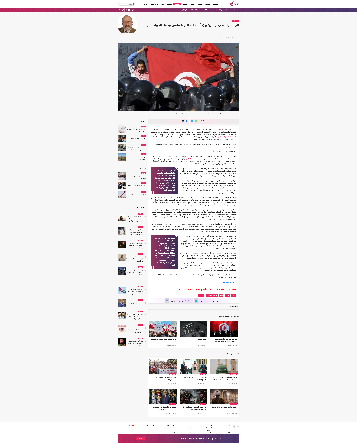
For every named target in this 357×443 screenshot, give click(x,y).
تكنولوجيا (191, 432)
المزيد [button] (146, 4)
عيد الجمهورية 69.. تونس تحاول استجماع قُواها (165, 378)
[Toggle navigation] (133, 4)
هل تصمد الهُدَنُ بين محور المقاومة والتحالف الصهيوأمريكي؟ (194, 408)
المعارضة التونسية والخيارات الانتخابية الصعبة (138, 196)
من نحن (152, 432)
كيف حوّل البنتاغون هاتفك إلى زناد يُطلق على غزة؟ (136, 130)
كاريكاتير (184, 10)
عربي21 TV (190, 427)
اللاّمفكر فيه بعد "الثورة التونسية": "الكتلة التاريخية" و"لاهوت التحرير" (225, 340)
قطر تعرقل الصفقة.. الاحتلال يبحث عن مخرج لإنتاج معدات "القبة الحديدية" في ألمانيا (135, 219)
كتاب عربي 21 (223, 10)
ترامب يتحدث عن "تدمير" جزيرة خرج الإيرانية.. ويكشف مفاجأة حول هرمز (135, 272)
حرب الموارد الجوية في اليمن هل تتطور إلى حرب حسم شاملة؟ (137, 149)
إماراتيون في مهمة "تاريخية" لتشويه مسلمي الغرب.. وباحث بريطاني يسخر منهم (134, 291)
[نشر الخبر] (183, 121)
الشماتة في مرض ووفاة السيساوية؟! (136, 304)
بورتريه (178, 10)
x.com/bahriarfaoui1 (229, 282)
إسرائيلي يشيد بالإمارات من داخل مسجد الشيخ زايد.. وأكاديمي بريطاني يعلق (135, 232)
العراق (173, 427)
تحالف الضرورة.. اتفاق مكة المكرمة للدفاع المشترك (195, 378)
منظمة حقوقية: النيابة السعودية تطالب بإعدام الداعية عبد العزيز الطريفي (135, 330)
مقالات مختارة (203, 10)
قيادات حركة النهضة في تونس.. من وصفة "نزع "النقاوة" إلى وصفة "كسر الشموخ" (163, 408)
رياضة (192, 4)
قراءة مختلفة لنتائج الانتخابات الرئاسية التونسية (163, 340)
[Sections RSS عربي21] (147, 426)
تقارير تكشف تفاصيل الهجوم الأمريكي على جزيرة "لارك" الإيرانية (135, 245)
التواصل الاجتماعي (224, 137)
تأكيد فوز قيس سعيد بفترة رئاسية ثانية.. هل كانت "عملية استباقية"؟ (136, 186)
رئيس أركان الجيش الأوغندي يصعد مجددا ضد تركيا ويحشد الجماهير (135, 343)
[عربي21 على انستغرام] (126, 10)
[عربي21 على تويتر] (133, 10)
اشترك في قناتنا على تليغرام (210, 301)
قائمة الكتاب (193, 10)
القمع (224, 159)
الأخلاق (188, 159)
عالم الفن (191, 430)
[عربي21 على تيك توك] (123, 10)
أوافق (140, 438)
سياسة (207, 4)
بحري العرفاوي (235, 37)
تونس (218, 129)
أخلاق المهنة (202, 339)
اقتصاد (200, 4)
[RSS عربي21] (119, 10)
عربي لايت (154, 4)
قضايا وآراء (213, 10)
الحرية (197, 168)
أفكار (162, 4)
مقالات (177, 4)
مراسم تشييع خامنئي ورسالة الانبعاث (224, 407)
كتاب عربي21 (209, 427)
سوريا (173, 432)
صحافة (169, 4)
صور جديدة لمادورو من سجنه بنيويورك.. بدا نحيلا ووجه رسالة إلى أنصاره (134, 259)
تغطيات (185, 4)
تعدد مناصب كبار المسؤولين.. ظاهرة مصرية (137, 139)
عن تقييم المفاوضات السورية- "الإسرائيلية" (137, 158)
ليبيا (174, 430)
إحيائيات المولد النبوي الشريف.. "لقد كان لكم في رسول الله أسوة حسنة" (224, 378)
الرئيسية (215, 4)
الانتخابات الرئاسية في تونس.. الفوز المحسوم (136, 177)
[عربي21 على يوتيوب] (129, 10)
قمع (221, 295)
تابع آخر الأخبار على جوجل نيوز (181, 301)
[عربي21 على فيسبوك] (136, 10)
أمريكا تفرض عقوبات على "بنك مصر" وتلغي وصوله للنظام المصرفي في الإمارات (134, 317)
